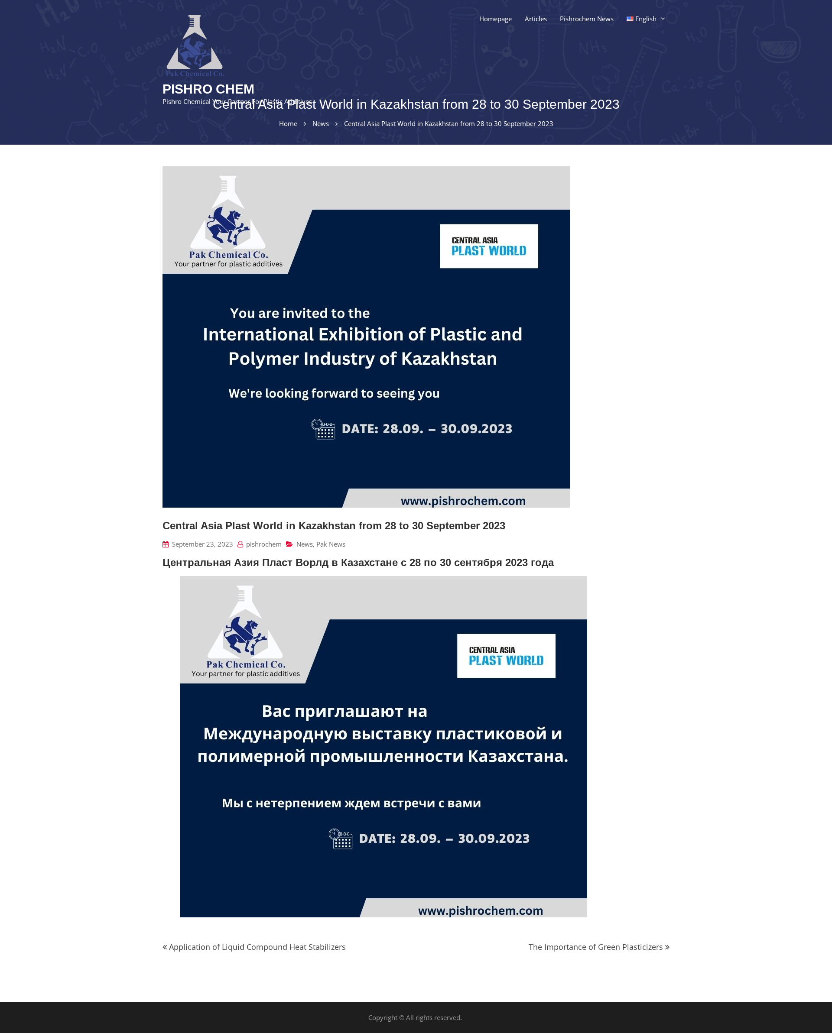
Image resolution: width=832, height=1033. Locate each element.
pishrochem (264, 544)
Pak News (330, 544)
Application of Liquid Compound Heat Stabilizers (257, 947)
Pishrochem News (587, 18)
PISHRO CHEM (208, 89)
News (304, 544)
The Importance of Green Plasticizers (596, 947)
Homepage (495, 18)
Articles (536, 18)
